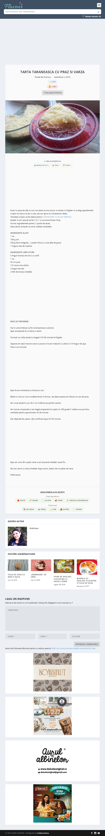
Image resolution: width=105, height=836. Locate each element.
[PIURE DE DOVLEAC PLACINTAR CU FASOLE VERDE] (64, 566)
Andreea (47, 77)
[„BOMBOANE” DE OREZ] (41, 565)
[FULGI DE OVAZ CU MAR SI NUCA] (18, 565)
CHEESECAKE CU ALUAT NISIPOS (57, 217)
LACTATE (46, 500)
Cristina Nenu (43, 833)
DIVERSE (77, 509)
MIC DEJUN (28, 509)
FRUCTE (21, 500)
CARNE (58, 500)
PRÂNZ (42, 509)
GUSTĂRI (64, 509)
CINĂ (53, 509)
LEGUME (33, 500)
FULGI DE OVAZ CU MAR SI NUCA (16, 575)
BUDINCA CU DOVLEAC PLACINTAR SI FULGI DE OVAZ (86, 580)
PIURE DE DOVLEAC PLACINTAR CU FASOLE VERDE (62, 578)
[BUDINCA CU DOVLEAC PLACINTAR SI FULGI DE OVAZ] (87, 567)
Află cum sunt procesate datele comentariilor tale (73, 648)
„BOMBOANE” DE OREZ (38, 575)
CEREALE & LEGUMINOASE (77, 500)
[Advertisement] (52, 42)
